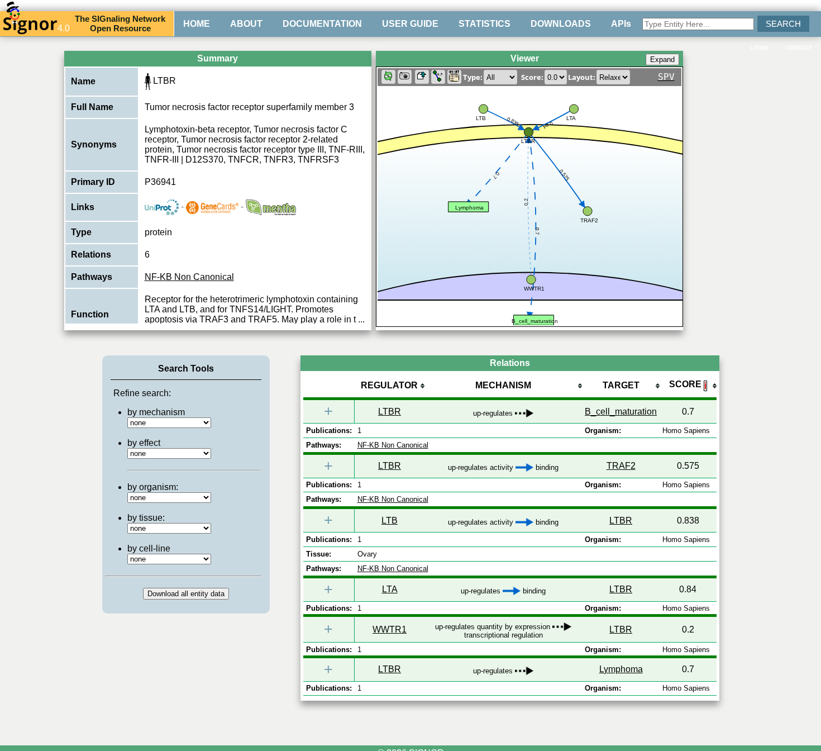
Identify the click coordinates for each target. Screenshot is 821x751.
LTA (390, 589)
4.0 (64, 28)
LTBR (389, 411)
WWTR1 (390, 629)
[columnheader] (390, 386)
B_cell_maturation (621, 411)
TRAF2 (621, 465)
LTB (389, 520)
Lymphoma (621, 669)
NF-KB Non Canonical (189, 277)
